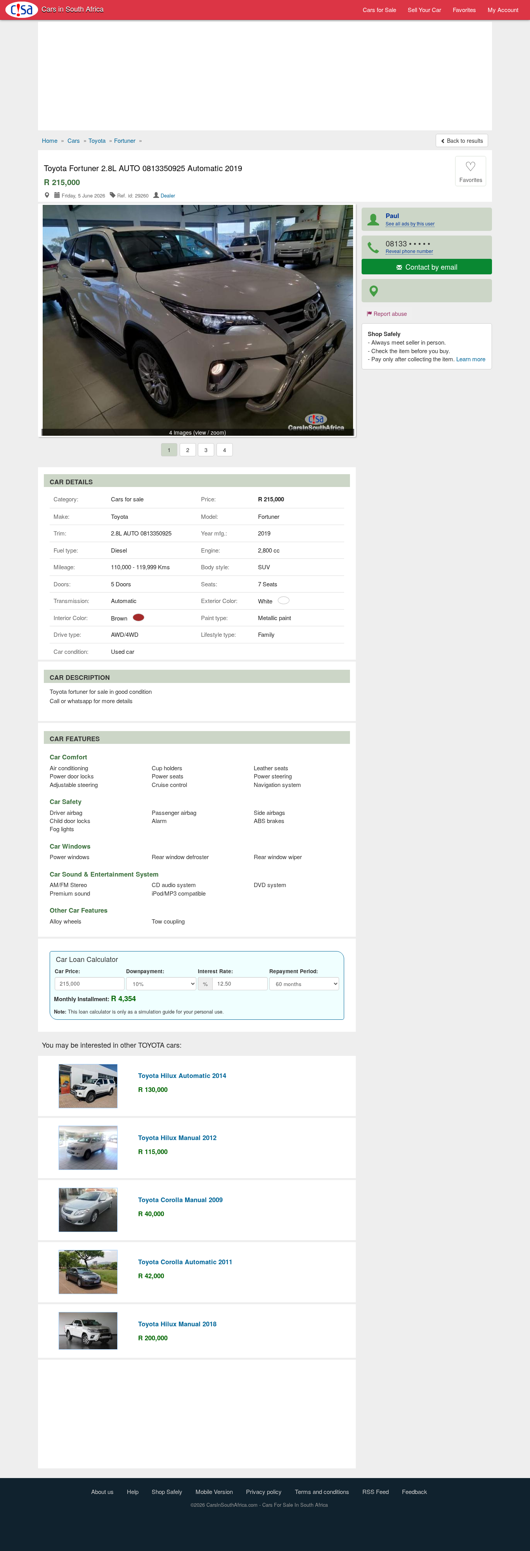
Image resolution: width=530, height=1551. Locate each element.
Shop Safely (167, 1491)
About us (102, 1491)
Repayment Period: (293, 971)
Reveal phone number (409, 251)
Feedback (414, 1491)
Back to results (464, 140)
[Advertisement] (265, 76)
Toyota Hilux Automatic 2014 (182, 1075)
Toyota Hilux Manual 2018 (177, 1323)
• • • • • (409, 246)
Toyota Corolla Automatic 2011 (185, 1261)
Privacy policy (264, 1491)
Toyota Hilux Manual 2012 (177, 1137)
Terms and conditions (322, 1491)
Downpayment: (145, 971)
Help (133, 1491)
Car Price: (67, 971)
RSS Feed (375, 1491)
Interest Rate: (215, 971)
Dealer (168, 195)
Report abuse (389, 313)
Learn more (470, 359)
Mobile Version (214, 1491)
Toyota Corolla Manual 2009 (180, 1199)
